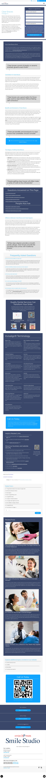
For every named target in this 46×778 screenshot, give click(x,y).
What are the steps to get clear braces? (12, 199)
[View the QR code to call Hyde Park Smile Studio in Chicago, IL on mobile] (23, 697)
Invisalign (8, 664)
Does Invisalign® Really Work (11, 494)
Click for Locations (23, 710)
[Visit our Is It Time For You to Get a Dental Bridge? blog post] (22, 611)
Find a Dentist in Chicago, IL (11, 507)
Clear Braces (11, 474)
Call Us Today (42, 0)
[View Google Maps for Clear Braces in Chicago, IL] (17, 319)
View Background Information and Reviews (19, 464)
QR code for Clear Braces (7, 476)
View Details (15, 466)
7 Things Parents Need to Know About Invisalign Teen (16, 488)
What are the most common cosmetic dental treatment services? (17, 208)
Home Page (27, 439)
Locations (34, 0)
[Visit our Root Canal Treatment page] (32, 328)
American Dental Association (17, 291)
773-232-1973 (34, 423)
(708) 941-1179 (15, 762)
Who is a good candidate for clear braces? (13, 195)
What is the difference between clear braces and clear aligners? (17, 201)
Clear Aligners (8, 492)
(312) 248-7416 (6, 752)
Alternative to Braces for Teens (11, 490)
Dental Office (8, 667)
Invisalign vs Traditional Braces (11, 498)
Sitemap (9, 767)
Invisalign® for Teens (10, 496)
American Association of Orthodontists (20, 49)
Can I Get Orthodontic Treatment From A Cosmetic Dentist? (21, 579)
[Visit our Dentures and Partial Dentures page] (23, 328)
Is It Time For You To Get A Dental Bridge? (18, 612)
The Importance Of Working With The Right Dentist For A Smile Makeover (22, 546)
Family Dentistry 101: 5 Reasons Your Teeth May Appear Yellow (22, 645)
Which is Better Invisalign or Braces (12, 502)
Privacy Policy (5, 767)
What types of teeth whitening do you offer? (13, 210)
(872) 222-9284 (15, 763)
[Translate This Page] (44, 776)
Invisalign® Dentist (9, 505)
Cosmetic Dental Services (10, 662)
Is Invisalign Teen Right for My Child (12, 500)
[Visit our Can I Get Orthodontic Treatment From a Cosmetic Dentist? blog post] (22, 577)
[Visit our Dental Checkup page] (14, 328)
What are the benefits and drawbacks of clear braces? (15, 197)
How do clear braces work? (10, 193)
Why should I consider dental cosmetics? (13, 206)
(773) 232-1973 (9, 31)
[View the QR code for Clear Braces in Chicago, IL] (31, 317)
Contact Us (23, 727)
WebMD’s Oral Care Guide (14, 442)
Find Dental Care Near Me (10, 669)
